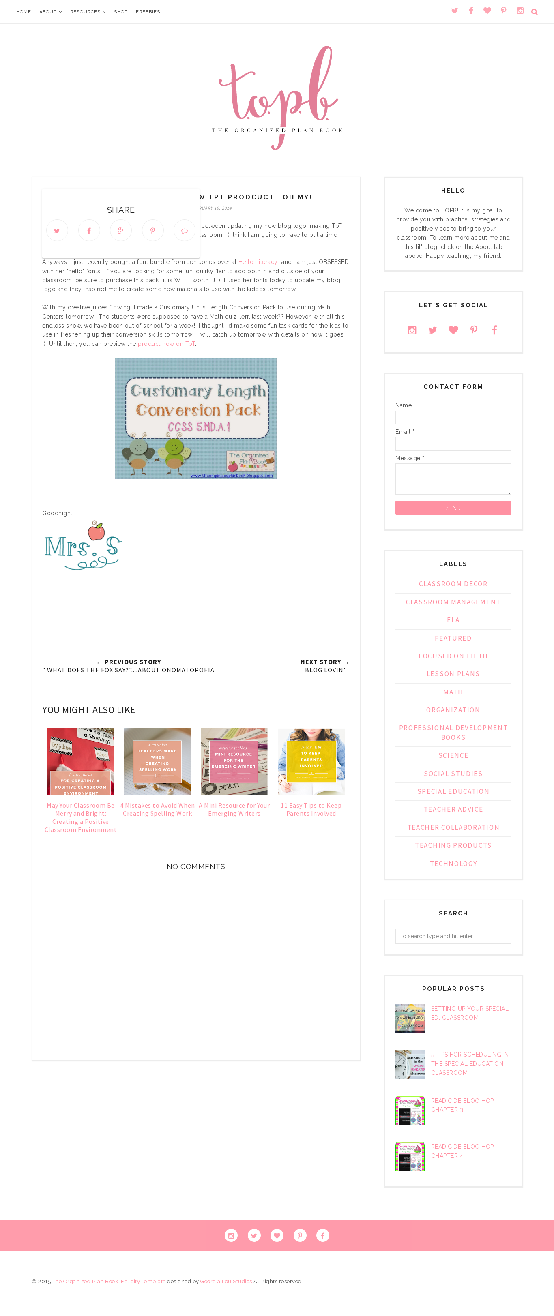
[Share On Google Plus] (121, 230)
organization (453, 709)
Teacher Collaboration (453, 827)
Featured (453, 638)
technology (453, 863)
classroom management (453, 602)
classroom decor (453, 583)
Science (453, 755)
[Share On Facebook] (89, 230)
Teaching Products (453, 845)
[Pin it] (153, 230)
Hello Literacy (257, 262)
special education (453, 791)
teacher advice (453, 809)
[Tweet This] (57, 230)
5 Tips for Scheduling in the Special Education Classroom (470, 1063)
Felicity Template (143, 1281)
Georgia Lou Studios (226, 1281)
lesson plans (453, 673)
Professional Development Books (453, 732)
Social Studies (453, 773)
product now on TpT (165, 344)
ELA (453, 619)
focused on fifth (453, 656)
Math (453, 692)
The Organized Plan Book (85, 1281)
